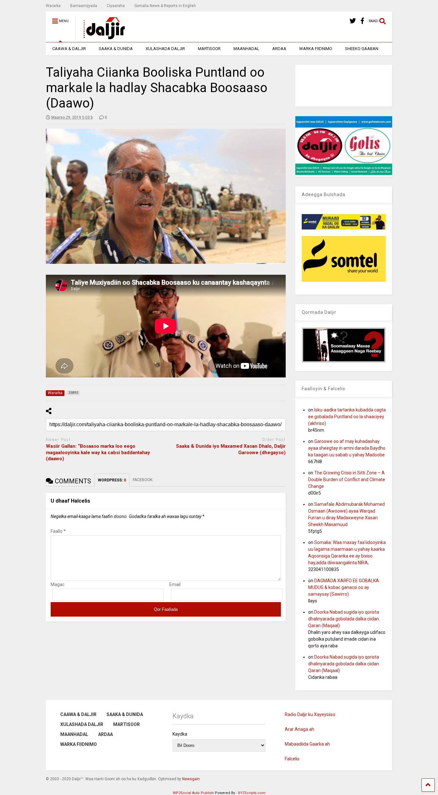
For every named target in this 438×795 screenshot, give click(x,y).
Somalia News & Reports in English (165, 6)
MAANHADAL (246, 48)
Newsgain (191, 779)
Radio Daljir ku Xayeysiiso (310, 714)
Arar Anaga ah (299, 729)
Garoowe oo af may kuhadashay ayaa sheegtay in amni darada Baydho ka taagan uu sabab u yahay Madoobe (346, 448)
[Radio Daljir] (100, 37)
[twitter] (353, 21)
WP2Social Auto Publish (193, 793)
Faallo (58, 531)
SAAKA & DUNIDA (116, 48)
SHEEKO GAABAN (361, 48)
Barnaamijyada (83, 6)
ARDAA (279, 48)
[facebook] (362, 21)
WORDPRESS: (112, 480)
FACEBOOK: (143, 480)
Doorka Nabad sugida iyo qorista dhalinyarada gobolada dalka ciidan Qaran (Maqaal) (343, 618)
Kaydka (180, 734)
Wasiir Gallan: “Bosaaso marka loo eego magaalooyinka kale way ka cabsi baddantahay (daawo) (98, 452)
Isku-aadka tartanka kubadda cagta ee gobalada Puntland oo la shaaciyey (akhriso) (347, 416)
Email (175, 584)
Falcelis (292, 758)
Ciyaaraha (116, 6)
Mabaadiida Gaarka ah (307, 744)
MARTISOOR (209, 48)
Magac (57, 584)
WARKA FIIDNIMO (315, 48)
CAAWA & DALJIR (69, 48)
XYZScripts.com (251, 793)
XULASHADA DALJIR (165, 48)
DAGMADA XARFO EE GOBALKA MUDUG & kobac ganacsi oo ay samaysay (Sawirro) (343, 587)
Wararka (53, 6)
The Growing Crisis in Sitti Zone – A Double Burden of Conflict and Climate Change (346, 479)
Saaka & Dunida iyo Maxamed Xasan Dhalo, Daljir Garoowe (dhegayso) (231, 449)
